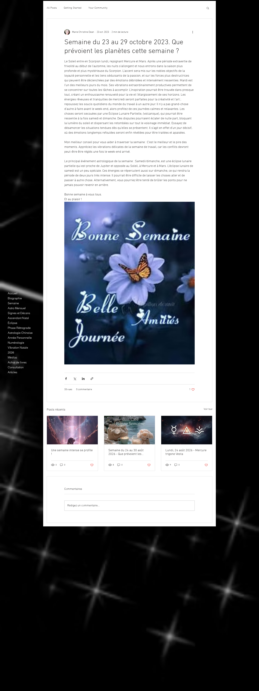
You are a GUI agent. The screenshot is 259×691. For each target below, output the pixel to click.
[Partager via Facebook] (66, 378)
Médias (12, 357)
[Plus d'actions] (192, 32)
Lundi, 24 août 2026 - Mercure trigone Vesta (185, 452)
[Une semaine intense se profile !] (72, 430)
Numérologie (16, 342)
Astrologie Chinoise (20, 332)
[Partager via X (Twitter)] (74, 378)
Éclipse (12, 323)
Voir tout (208, 409)
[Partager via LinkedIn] (83, 378)
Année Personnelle (20, 337)
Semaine (13, 303)
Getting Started (72, 8)
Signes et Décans (19, 313)
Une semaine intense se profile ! (72, 452)
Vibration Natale (18, 347)
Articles (12, 372)
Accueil (12, 293)
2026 (11, 352)
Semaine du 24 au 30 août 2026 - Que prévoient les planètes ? (126, 452)
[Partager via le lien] (92, 378)
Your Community (97, 8)
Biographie (15, 298)
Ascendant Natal (18, 318)
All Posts (52, 8)
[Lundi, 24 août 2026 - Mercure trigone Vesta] (186, 430)
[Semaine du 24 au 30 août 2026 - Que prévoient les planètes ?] (129, 430)
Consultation (16, 367)
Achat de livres (17, 362)
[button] (207, 8)
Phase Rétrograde (19, 328)
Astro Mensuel (17, 308)
